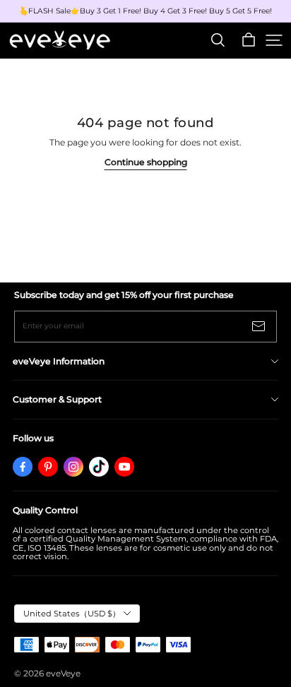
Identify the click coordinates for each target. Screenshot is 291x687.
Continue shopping (146, 162)
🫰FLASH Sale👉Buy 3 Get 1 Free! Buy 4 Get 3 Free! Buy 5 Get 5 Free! (145, 11)
